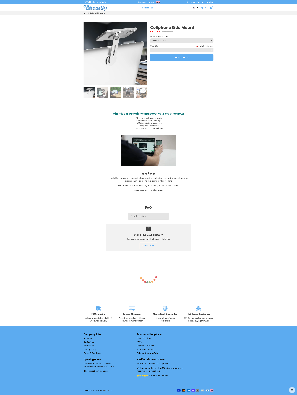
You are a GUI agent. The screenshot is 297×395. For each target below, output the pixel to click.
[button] (195, 8)
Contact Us (89, 342)
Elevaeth (99, 390)
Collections (148, 7)
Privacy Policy (90, 349)
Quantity (154, 46)
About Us (88, 338)
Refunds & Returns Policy (148, 353)
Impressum (89, 345)
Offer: (159, 36)
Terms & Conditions (92, 353)
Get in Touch (148, 245)
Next (143, 53)
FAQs (139, 342)
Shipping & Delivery (145, 349)
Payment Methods (145, 345)
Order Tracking (144, 338)
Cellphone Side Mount (96, 13)
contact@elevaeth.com (96, 371)
